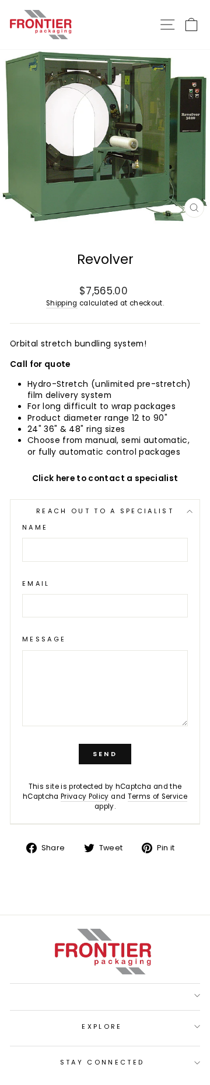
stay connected (102, 1062)
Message (44, 639)
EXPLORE (102, 1026)
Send (105, 753)
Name (35, 527)
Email (36, 583)
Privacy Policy (85, 796)
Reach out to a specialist (105, 511)
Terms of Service (158, 796)
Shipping (62, 303)
